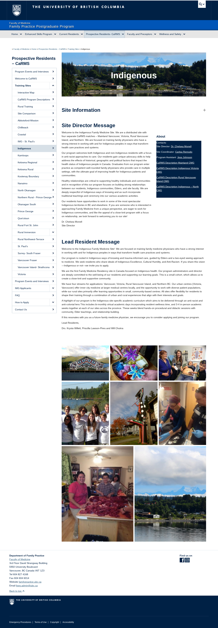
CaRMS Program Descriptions (34, 99)
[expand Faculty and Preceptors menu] (155, 34)
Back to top (15, 591)
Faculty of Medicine (21, 49)
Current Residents (69, 34)
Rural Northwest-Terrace (31, 239)
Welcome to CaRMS (26, 78)
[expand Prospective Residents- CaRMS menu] (123, 34)
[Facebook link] (182, 561)
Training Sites (73, 49)
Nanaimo (22, 183)
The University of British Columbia (16, 10)
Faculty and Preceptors (139, 34)
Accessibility (68, 622)
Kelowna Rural (25, 169)
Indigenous (24, 148)
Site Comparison (27, 113)
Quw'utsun (23, 218)
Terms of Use (41, 622)
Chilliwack (23, 127)
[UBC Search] (202, 4)
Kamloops (23, 155)
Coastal (22, 134)
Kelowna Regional (27, 162)
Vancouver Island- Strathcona (34, 267)
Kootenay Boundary (28, 176)
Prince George (25, 211)
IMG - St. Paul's (26, 141)
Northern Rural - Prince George (35, 197)
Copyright (54, 622)
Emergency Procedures (20, 622)
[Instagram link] (187, 561)
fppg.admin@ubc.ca (27, 585)
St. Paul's (23, 246)
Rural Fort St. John (28, 225)
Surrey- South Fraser (29, 253)
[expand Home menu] (21, 34)
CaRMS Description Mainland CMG (175, 162)
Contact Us (21, 309)
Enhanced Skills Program (38, 34)
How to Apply (22, 302)
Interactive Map (26, 92)
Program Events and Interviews (32, 71)
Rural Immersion (27, 232)
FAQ (17, 295)
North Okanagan (27, 190)
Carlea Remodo (183, 151)
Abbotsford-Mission (28, 120)
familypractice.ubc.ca (30, 581)
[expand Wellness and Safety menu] (184, 34)
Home (14, 34)
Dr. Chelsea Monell (181, 146)
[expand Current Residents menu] (82, 34)
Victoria (22, 274)
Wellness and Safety (170, 34)
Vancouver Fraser (27, 260)
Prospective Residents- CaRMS (103, 34)
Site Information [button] (81, 110)
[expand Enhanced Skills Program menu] (55, 34)
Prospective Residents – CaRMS (52, 49)
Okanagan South (27, 204)
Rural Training (25, 106)
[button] (53, 85)
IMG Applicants (23, 288)
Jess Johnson (184, 157)
